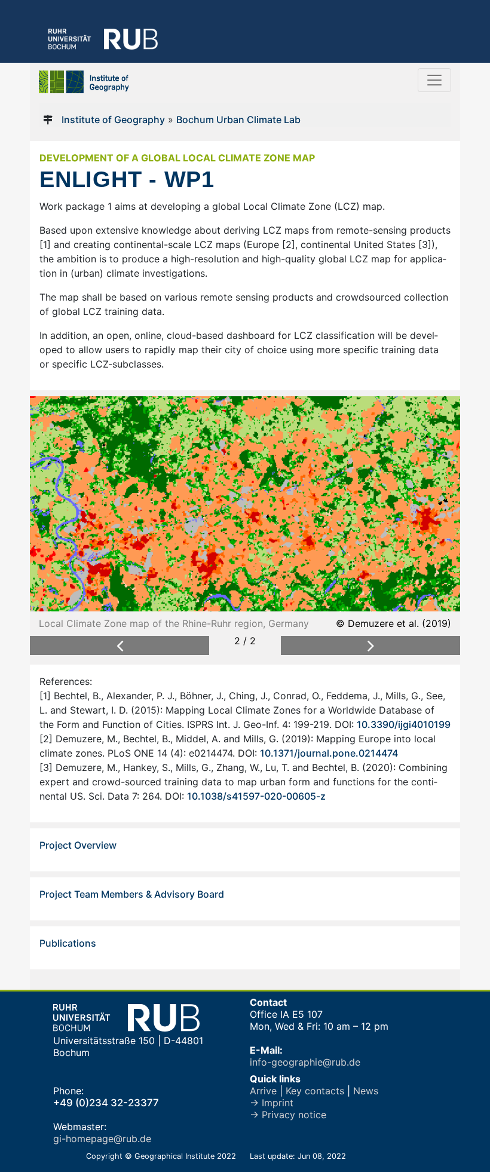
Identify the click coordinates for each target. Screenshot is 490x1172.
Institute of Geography (113, 120)
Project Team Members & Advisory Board (131, 894)
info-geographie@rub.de (305, 1062)
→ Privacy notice (288, 1115)
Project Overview (78, 845)
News (365, 1091)
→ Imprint (271, 1103)
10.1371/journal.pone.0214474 (329, 753)
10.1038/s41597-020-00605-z (256, 796)
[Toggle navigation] (434, 80)
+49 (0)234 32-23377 (106, 1103)
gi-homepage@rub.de (102, 1139)
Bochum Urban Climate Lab (238, 120)
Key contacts (315, 1091)
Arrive (263, 1091)
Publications (67, 943)
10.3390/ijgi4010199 (404, 724)
